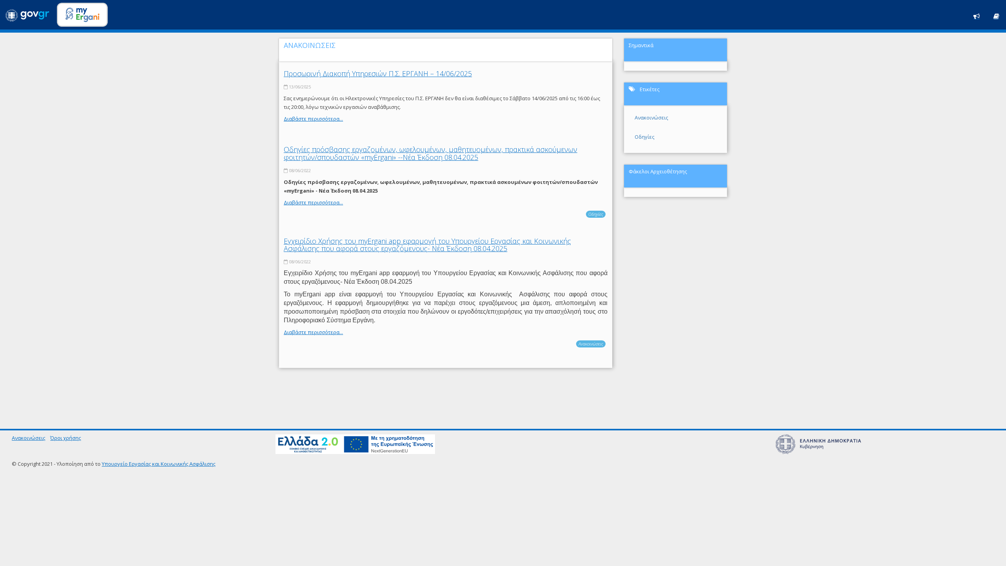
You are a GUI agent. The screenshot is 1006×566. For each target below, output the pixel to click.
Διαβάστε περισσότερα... (313, 118)
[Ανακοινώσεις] (976, 15)
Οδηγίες (595, 214)
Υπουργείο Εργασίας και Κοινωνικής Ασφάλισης (158, 463)
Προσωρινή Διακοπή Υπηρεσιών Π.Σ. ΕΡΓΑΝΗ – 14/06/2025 (378, 73)
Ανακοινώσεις (590, 344)
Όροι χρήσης (65, 437)
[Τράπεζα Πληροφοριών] (996, 15)
